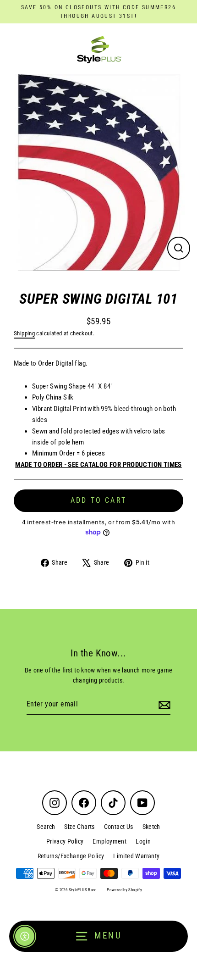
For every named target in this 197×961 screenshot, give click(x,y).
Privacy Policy (64, 841)
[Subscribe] (163, 704)
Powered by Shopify (124, 890)
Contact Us (118, 826)
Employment (109, 841)
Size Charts (79, 826)
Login (143, 841)
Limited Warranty (136, 856)
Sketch (151, 826)
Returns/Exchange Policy (71, 856)
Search (46, 826)
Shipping (24, 333)
